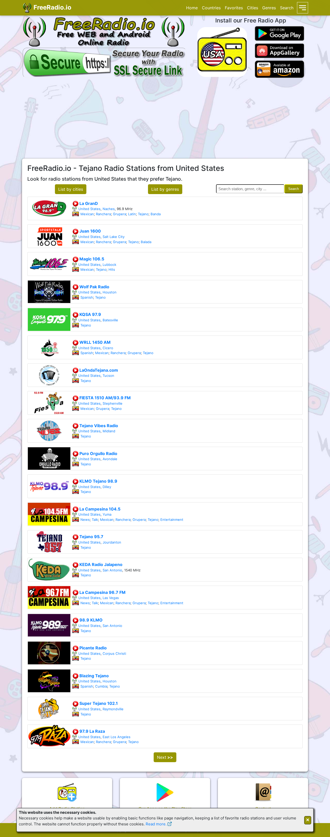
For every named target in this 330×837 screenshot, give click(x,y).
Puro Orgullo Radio (97, 453)
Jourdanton (112, 542)
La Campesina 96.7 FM (102, 592)
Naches (109, 209)
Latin (132, 214)
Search (286, 7)
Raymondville (113, 709)
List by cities (70, 189)
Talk (95, 519)
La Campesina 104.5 (99, 509)
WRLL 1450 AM (94, 342)
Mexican (87, 214)
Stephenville (112, 403)
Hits (112, 269)
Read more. (156, 824)
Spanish (86, 297)
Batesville (110, 320)
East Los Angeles (116, 737)
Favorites (234, 7)
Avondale (110, 459)
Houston (110, 292)
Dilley (107, 487)
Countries (211, 7)
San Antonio (112, 570)
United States (89, 209)
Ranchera (103, 214)
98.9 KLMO (90, 620)
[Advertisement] (165, 118)
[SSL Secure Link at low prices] (104, 62)
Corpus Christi (114, 653)
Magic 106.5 (91, 258)
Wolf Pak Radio (93, 286)
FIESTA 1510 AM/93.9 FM (104, 397)
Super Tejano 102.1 (98, 703)
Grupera (119, 214)
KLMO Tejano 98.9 (97, 481)
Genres (269, 7)
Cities (252, 7)
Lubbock (109, 264)
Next (165, 757)
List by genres (165, 189)
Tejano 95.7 (90, 536)
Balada (146, 242)
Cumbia (101, 686)
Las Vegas (111, 598)
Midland (109, 431)
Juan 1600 (89, 231)
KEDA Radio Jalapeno (100, 564)
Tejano (143, 214)
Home (192, 7)
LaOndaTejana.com (98, 370)
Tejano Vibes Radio (98, 425)
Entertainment (171, 519)
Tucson (108, 375)
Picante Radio (92, 647)
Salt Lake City (114, 237)
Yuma (107, 514)
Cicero (108, 348)
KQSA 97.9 (89, 314)
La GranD (88, 203)
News (85, 519)
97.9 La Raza (91, 731)
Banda (156, 214)
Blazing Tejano (93, 675)
